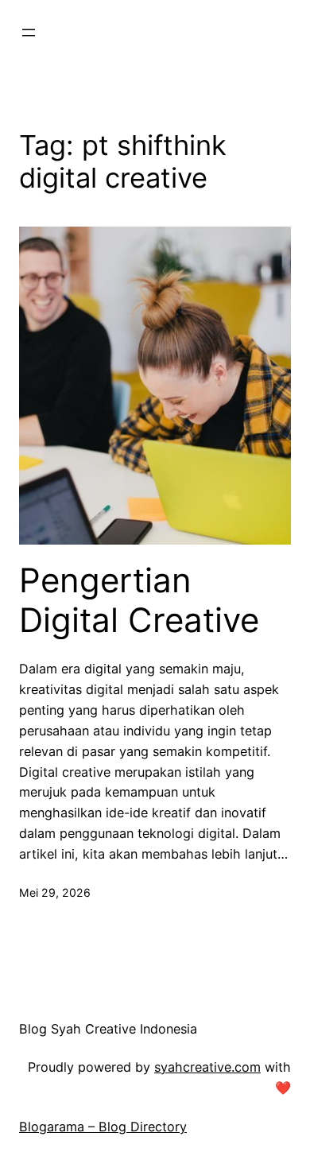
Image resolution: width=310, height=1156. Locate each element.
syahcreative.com (207, 1067)
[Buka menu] (28, 32)
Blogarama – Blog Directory (103, 1127)
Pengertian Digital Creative (139, 600)
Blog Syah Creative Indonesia (108, 1029)
